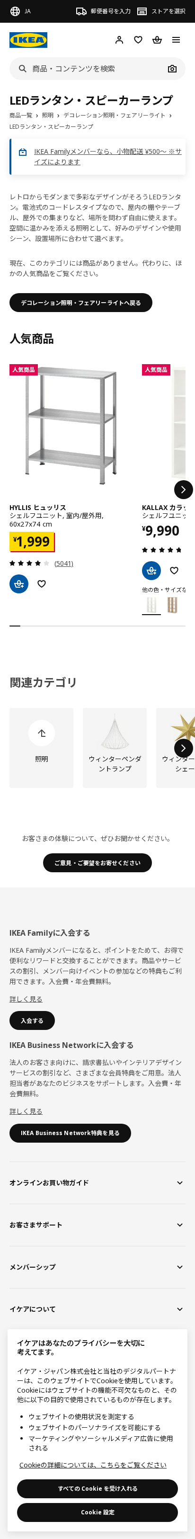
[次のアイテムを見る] (183, 489)
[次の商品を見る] (183, 748)
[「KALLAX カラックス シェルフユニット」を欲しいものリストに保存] (174, 570)
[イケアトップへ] (28, 40)
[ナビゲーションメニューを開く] (176, 39)
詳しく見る (26, 998)
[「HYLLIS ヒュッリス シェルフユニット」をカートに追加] (18, 583)
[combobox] (87, 68)
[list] (97, 489)
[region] (97, 1430)
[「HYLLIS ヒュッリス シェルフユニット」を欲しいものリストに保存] (41, 583)
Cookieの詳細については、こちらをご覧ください (93, 1464)
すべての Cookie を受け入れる (98, 1489)
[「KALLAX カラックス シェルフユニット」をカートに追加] (151, 570)
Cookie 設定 (98, 1512)
